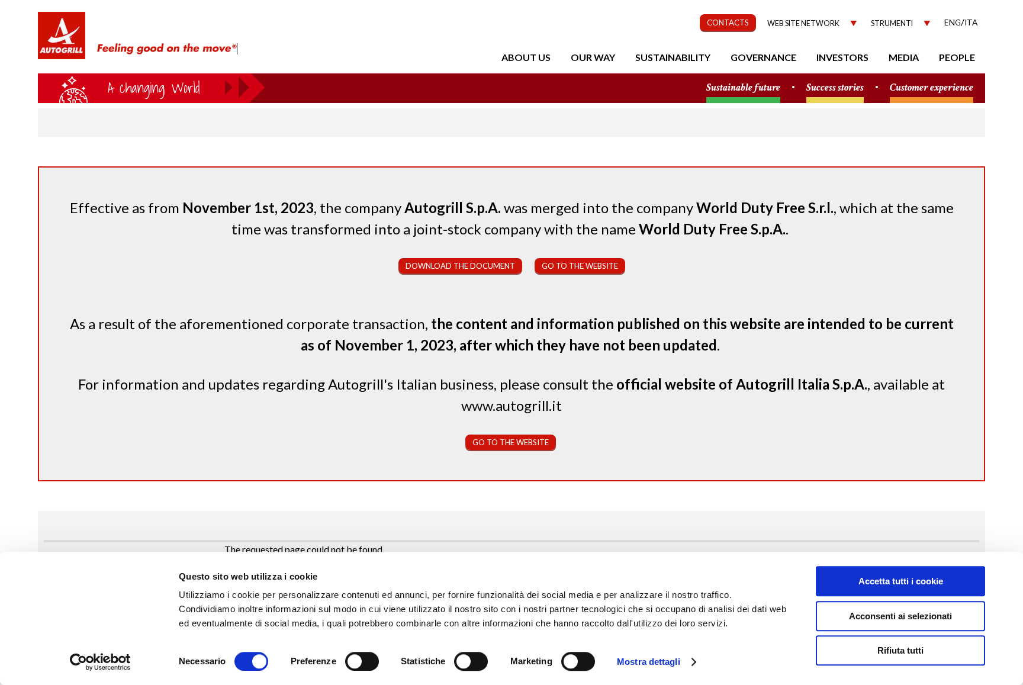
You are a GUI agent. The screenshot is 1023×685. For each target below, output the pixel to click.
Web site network (803, 23)
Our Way (593, 57)
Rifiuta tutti (900, 650)
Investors (842, 57)
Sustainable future (743, 88)
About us (526, 57)
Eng (952, 22)
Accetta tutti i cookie (900, 581)
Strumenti (892, 23)
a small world (151, 87)
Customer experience (931, 88)
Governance (763, 57)
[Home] (61, 41)
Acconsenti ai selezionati (900, 616)
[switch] (362, 661)
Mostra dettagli (648, 662)
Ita (970, 22)
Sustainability (672, 57)
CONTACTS (728, 22)
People (957, 57)
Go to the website (580, 266)
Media (904, 57)
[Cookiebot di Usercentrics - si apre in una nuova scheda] (100, 662)
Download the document (460, 266)
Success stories (835, 88)
